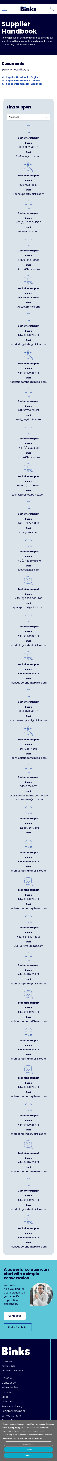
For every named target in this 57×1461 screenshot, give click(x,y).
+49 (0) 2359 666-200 (28, 598)
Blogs (5, 1397)
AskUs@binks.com (28, 269)
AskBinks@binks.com (28, 156)
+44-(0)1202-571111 (28, 448)
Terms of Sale (8, 1366)
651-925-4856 (28, 748)
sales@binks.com (28, 231)
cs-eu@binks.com (28, 457)
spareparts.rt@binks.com (28, 607)
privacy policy (13, 1427)
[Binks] (28, 9)
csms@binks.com (28, 532)
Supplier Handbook (13, 1411)
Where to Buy (10, 1387)
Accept (29, 1449)
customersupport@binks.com (28, 720)
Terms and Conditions (12, 1370)
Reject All (28, 1455)
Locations (8, 1392)
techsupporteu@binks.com (28, 494)
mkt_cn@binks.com (28, 419)
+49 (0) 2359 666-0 (28, 560)
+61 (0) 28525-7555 (28, 222)
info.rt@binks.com (29, 570)
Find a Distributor (17, 1327)
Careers (7, 1378)
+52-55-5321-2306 (29, 936)
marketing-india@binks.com (28, 344)
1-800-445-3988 (28, 260)
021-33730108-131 (28, 410)
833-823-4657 (28, 711)
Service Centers (11, 1415)
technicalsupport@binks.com (29, 758)
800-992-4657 (28, 147)
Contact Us (14, 1315)
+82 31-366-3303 (28, 827)
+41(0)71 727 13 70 (28, 523)
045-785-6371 (28, 786)
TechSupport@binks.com (28, 194)
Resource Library (12, 1406)
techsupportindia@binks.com (28, 382)
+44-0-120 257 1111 (29, 335)
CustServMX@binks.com (28, 946)
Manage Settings (29, 1444)
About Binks (9, 1401)
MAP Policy (7, 1361)
